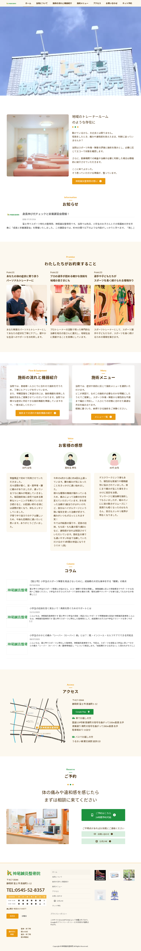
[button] (88, 181)
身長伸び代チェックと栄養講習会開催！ (46, 213)
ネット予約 (56, 906)
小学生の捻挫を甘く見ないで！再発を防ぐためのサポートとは (60, 608)
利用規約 (79, 922)
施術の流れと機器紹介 (60, 882)
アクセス (55, 891)
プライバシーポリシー (59, 914)
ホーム (54, 872)
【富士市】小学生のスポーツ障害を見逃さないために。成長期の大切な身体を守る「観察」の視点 (78, 581)
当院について (57, 877)
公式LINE (60, 901)
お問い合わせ (57, 896)
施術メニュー (57, 886)
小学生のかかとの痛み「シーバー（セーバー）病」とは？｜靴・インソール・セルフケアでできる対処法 (81, 635)
